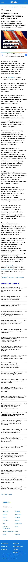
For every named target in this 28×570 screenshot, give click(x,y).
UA (25, 2)
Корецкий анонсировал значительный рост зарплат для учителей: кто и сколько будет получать (11, 323)
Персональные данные (18, 547)
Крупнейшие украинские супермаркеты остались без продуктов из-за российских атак (12, 464)
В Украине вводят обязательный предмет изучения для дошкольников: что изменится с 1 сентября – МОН (12, 314)
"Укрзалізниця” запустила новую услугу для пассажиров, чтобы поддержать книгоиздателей (11, 431)
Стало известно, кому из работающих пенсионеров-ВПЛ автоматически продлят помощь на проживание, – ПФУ (12, 480)
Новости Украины (20, 277)
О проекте (4, 543)
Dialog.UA (9, 266)
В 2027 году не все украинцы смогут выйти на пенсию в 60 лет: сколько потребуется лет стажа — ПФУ (12, 289)
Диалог (2, 9)
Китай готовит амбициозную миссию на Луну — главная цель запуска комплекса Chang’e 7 (11, 298)
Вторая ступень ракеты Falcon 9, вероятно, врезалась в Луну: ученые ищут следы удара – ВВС (11, 488)
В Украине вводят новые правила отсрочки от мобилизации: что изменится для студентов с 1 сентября (12, 348)
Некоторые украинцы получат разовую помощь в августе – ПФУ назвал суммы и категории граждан (12, 389)
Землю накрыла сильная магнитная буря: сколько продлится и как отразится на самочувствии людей (12, 357)
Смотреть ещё (6, 494)
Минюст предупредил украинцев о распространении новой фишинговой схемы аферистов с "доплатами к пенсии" (12, 339)
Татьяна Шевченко (10, 30)
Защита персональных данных (17, 551)
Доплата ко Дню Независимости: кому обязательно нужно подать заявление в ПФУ (11, 472)
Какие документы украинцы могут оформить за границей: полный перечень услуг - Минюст (12, 373)
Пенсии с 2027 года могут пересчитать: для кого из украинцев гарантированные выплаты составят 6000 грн (10, 365)
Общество (11, 277)
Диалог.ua (4, 555)
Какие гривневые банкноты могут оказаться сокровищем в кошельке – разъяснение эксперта (12, 397)
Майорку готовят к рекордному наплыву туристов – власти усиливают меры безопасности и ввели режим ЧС (12, 439)
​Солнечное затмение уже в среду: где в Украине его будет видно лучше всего (12, 447)
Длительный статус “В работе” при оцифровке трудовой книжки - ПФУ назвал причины (12, 381)
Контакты (4, 549)
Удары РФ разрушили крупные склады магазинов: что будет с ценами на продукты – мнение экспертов (11, 422)
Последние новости (10, 283)
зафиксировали (7, 269)
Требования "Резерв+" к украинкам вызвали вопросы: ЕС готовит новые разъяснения (12, 305)
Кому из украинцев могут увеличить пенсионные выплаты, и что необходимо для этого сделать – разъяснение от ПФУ (12, 456)
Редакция (4, 546)
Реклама (16, 543)
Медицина (4, 277)
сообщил (11, 77)
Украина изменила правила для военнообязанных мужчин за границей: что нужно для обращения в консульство (11, 406)
